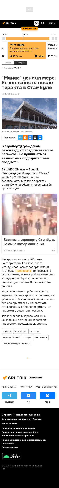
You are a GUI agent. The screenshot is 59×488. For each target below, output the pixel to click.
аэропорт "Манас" (11, 337)
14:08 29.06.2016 (11, 93)
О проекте (7, 414)
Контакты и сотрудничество (16, 419)
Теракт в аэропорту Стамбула (16, 343)
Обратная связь (10, 447)
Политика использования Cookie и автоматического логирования (20, 434)
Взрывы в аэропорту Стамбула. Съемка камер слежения (29, 241)
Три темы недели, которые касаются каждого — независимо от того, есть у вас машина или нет (26, 52)
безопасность (41, 337)
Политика (26, 386)
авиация (27, 337)
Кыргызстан (20, 331)
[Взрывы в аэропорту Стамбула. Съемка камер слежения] (29, 214)
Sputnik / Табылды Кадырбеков (18, 131)
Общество (34, 331)
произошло (23, 270)
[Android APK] (11, 456)
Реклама (36, 419)
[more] (53, 250)
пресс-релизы (9, 423)
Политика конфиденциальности (18, 427)
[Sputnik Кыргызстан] (10, 24)
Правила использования (27, 414)
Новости (7, 331)
